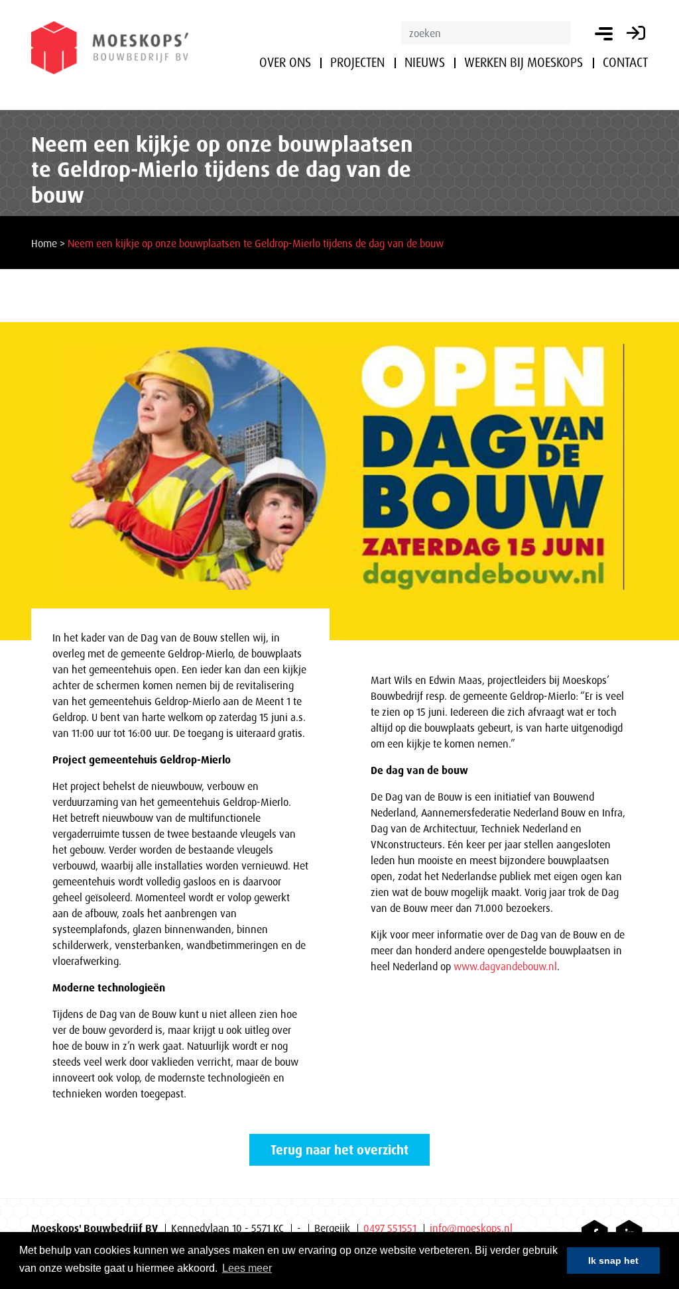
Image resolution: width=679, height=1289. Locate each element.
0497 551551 (389, 1228)
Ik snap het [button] (613, 1260)
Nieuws (424, 62)
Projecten (357, 62)
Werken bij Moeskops (523, 62)
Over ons (285, 62)
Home (44, 243)
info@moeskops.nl (471, 1228)
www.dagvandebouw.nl (505, 966)
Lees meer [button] (247, 1268)
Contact (625, 62)
